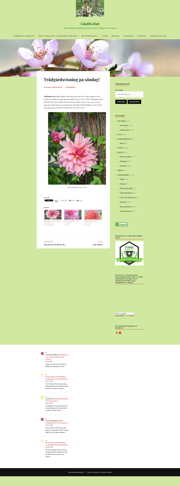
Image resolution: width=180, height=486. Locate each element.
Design (122, 184)
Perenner (123, 202)
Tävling (105, 36)
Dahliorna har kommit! (90, 221)
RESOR (120, 170)
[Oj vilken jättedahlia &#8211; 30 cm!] (73, 214)
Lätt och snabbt (125, 157)
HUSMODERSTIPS (124, 139)
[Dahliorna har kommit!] (93, 214)
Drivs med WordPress (76, 472)
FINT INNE (121, 121)
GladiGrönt (90, 23)
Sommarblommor (126, 207)
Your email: (119, 90)
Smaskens (123, 166)
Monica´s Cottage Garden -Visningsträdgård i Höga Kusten (58, 36)
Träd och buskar (125, 211)
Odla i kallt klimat (126, 193)
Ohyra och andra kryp (127, 197)
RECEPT (121, 152)
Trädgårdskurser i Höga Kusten (24, 36)
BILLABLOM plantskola (89, 36)
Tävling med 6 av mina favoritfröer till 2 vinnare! (56, 357)
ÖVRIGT (121, 148)
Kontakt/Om (142, 36)
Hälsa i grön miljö (126, 188)
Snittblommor (125, 130)
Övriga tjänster (128, 36)
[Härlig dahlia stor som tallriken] (53, 214)
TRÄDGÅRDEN (70, 87)
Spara (122, 143)
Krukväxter (124, 125)
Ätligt (122, 179)
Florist (120, 134)
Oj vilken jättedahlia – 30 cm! (72, 221)
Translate (131, 316)
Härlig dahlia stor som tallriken (52, 221)
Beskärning (115, 36)
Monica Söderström (54, 87)
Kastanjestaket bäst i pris (158, 36)
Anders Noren (106, 472)
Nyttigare (123, 161)
